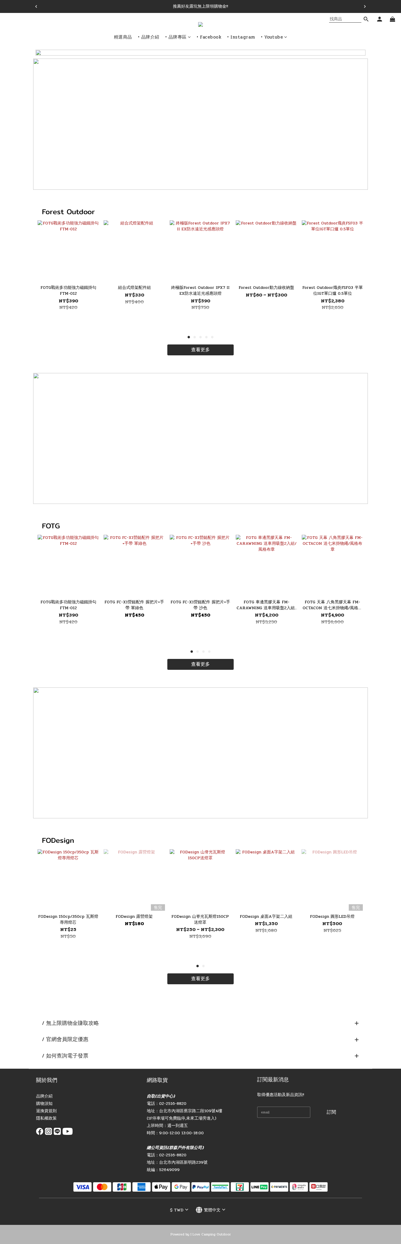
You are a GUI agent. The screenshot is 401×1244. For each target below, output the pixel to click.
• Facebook (209, 37)
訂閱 (331, 1112)
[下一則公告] (365, 6)
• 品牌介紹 (148, 37)
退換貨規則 (46, 1111)
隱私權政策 (46, 1118)
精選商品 (123, 37)
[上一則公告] (36, 6)
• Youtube (272, 37)
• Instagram (241, 37)
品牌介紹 (44, 1096)
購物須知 (44, 1103)
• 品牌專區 (176, 37)
